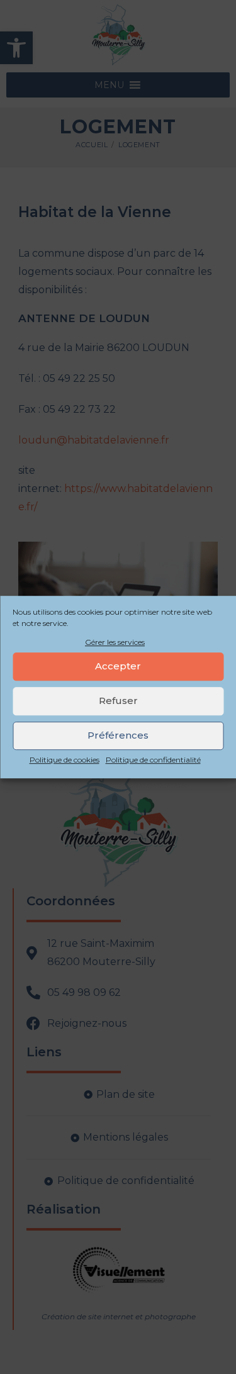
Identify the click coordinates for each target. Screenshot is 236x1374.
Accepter (118, 667)
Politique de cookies (64, 759)
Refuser (118, 701)
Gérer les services (115, 642)
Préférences (118, 736)
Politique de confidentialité (153, 759)
